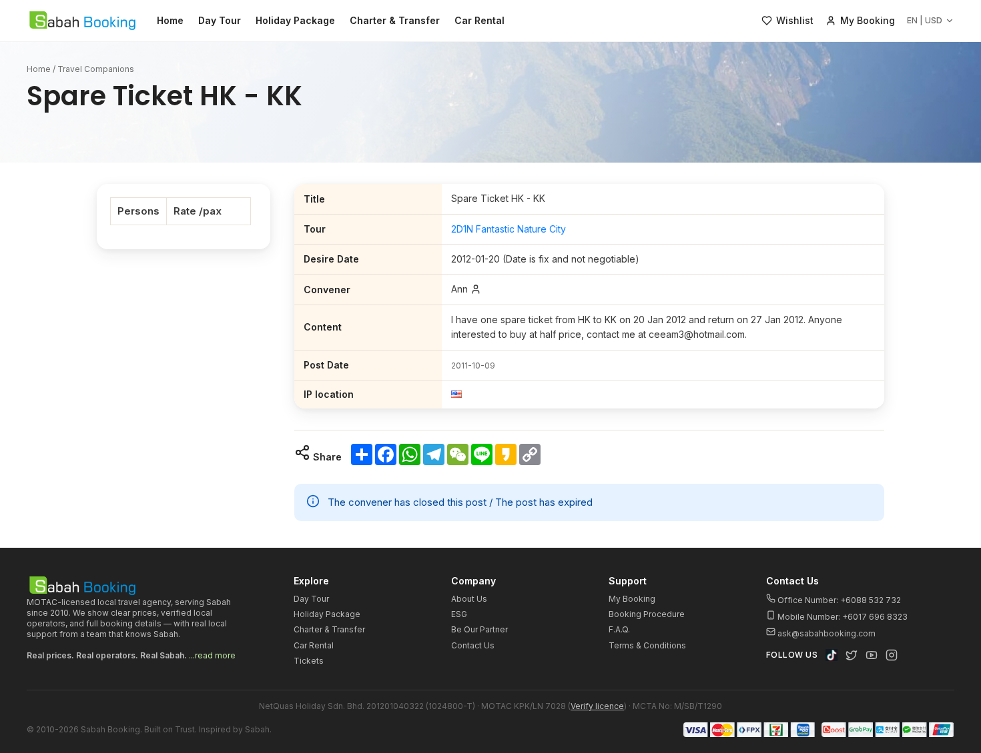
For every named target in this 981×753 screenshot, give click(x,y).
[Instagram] (892, 655)
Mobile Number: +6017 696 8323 (841, 617)
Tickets (309, 661)
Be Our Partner (479, 629)
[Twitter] (852, 655)
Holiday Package (295, 20)
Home (170, 20)
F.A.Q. (619, 629)
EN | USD (924, 20)
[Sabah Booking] (82, 20)
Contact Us (473, 645)
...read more (212, 655)
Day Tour (219, 20)
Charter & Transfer (395, 20)
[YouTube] (872, 655)
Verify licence (597, 706)
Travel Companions (95, 69)
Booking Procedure (647, 614)
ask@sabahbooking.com (826, 633)
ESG (459, 614)
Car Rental (479, 20)
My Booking (632, 599)
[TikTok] (832, 655)
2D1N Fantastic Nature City (508, 229)
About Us (469, 599)
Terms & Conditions (647, 645)
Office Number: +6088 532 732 (838, 600)
